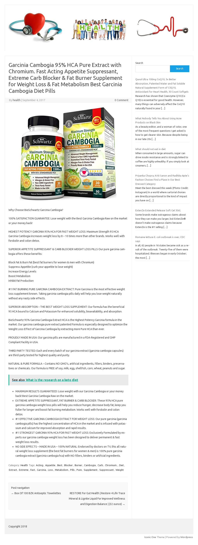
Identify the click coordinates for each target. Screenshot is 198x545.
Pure (79, 469)
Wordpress (186, 537)
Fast (32, 469)
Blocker (68, 465)
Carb (100, 465)
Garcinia (41, 469)
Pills (72, 469)
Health (24, 465)
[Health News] (99, 44)
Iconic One (150, 537)
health (16, 100)
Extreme (23, 469)
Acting (39, 465)
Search (139, 62)
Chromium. (111, 465)
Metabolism (61, 469)
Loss (50, 469)
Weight (120, 469)
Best (59, 465)
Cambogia (90, 465)
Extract (13, 469)
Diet (121, 465)
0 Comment (121, 100)
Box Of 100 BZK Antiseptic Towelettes (36, 493)
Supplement (90, 469)
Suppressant (106, 469)
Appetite (50, 465)
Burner (78, 465)
